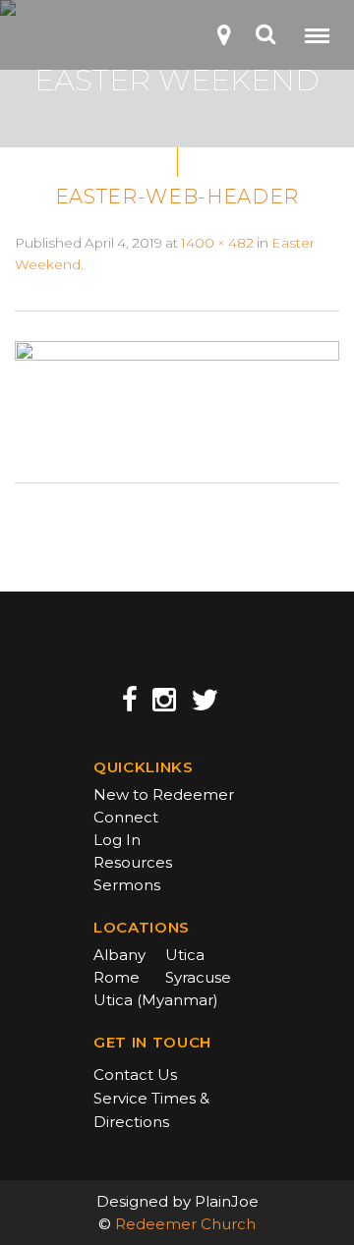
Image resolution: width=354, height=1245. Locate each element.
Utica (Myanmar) (155, 999)
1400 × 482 (217, 243)
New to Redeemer (163, 794)
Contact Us (135, 1074)
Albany (119, 954)
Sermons (126, 884)
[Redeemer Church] (46, 41)
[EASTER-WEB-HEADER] (177, 395)
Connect (125, 817)
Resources (132, 862)
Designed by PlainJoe (177, 1201)
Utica (185, 954)
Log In (117, 839)
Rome (116, 977)
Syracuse (198, 977)
